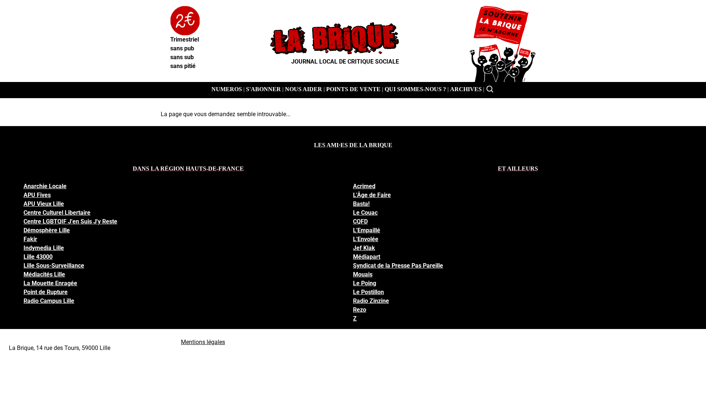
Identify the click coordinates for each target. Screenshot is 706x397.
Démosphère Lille (47, 230)
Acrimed (364, 186)
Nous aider (303, 89)
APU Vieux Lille (44, 203)
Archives (466, 89)
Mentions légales (203, 342)
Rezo (359, 309)
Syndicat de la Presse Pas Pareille (398, 265)
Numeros (226, 89)
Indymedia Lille (44, 247)
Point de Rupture (46, 292)
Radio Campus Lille (49, 300)
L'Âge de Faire (372, 195)
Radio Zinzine (371, 300)
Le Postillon (368, 292)
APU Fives (37, 195)
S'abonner (263, 89)
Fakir (30, 239)
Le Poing (364, 283)
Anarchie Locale (45, 186)
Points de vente (353, 89)
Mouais (362, 274)
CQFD (360, 221)
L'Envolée (365, 239)
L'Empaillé (366, 230)
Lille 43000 (38, 256)
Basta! (361, 203)
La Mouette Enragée (50, 283)
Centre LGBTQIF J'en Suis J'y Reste (70, 221)
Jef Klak (364, 247)
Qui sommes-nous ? (415, 89)
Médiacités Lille (44, 274)
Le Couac (365, 212)
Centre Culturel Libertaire (57, 212)
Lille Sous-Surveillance (54, 265)
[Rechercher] (490, 89)
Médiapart (366, 256)
